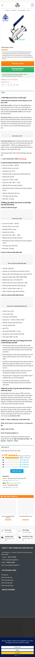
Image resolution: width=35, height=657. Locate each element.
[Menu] (2, 5)
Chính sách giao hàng (7, 585)
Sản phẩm (13, 10)
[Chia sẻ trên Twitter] (8, 85)
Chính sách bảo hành (7, 583)
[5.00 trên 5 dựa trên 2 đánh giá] (17, 49)
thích (9, 480)
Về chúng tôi (4, 575)
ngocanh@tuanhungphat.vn (12, 565)
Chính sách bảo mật (6, 577)
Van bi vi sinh (7, 82)
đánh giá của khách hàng (24, 455)
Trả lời (4, 480)
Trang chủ (7, 10)
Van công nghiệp (21, 10)
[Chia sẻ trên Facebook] (5, 85)
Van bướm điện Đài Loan (25, 516)
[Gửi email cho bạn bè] (11, 85)
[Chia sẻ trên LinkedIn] (17, 85)
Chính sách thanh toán (7, 580)
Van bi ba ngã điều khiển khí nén (8, 517)
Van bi (28, 10)
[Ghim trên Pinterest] (14, 85)
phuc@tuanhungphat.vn (12, 560)
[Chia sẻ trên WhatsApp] (2, 85)
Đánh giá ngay (17, 471)
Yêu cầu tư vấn (17, 64)
